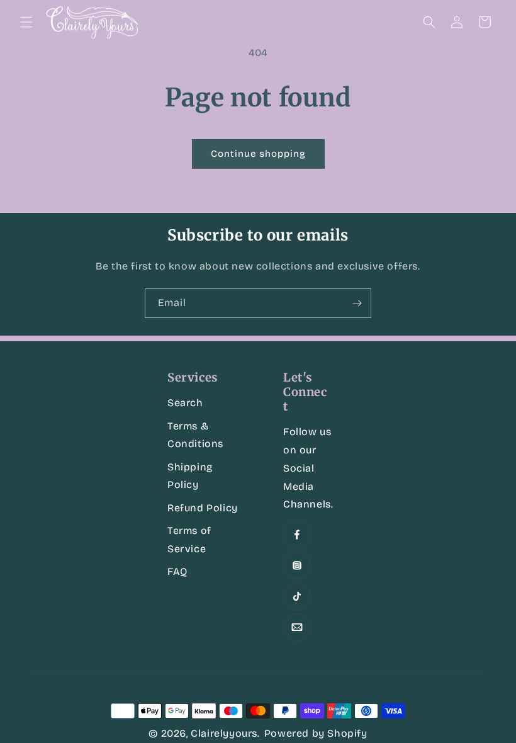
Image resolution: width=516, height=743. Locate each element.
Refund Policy (202, 508)
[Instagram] (297, 565)
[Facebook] (297, 534)
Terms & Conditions (195, 435)
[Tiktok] (297, 596)
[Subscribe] (357, 303)
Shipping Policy (190, 476)
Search (185, 403)
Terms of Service (189, 540)
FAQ (177, 571)
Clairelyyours (224, 733)
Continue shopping (258, 153)
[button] (26, 22)
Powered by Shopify (315, 733)
